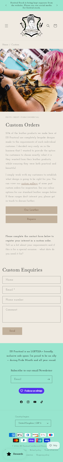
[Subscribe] (48, 379)
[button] (6, 25)
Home (5, 44)
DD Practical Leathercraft (30, 446)
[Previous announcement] (6, 5)
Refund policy (36, 450)
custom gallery (29, 183)
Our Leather (31, 210)
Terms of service (51, 450)
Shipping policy (43, 455)
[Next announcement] (57, 5)
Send (12, 331)
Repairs (31, 219)
